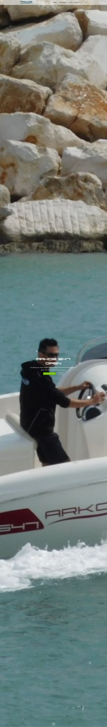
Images (60, 373)
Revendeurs (76, 2)
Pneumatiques (63, 2)
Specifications (49, 373)
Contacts (71, 2)
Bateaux (55, 2)
